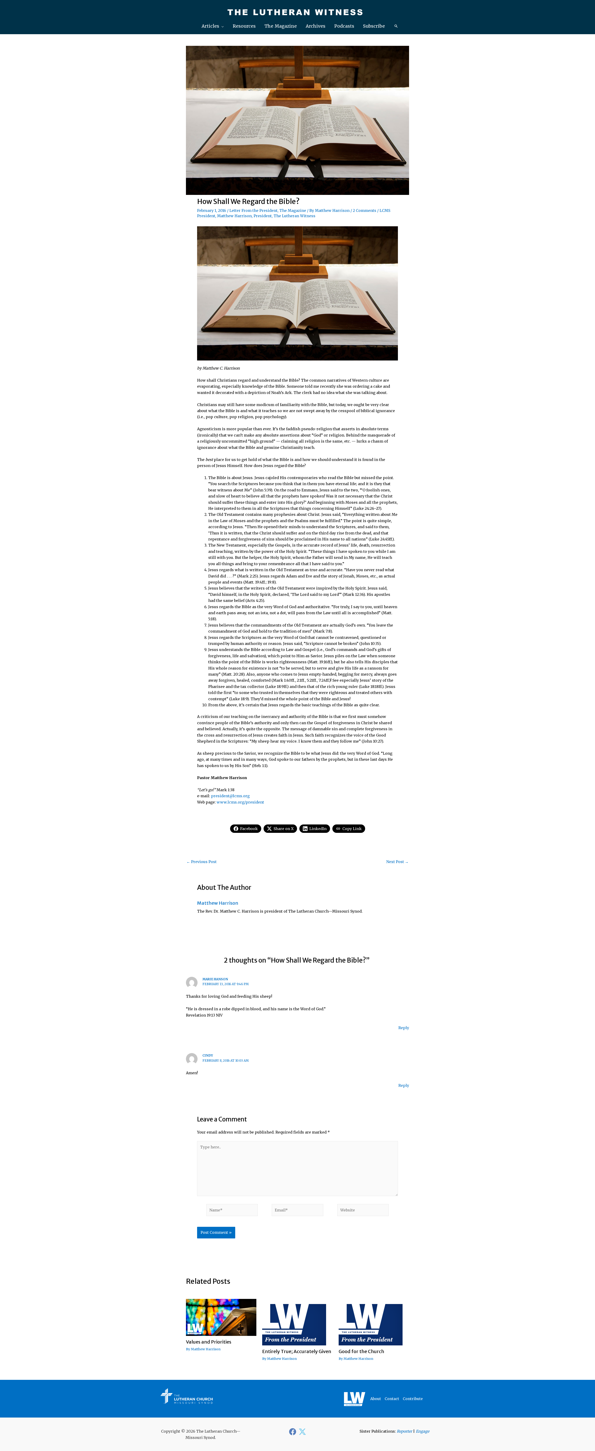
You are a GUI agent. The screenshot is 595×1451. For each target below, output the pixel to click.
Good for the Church (361, 1351)
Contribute (413, 1398)
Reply (403, 1027)
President (263, 215)
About (375, 1398)
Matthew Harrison (332, 210)
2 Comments (364, 210)
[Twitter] (302, 1431)
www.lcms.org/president (240, 802)
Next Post (397, 862)
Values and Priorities (208, 1342)
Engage (422, 1431)
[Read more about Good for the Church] (371, 1321)
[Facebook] (292, 1431)
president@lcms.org (230, 796)
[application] (221, 26)
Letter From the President (253, 210)
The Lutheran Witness (294, 215)
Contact (392, 1398)
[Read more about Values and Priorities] (221, 1317)
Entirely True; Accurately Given (296, 1351)
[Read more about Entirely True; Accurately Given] (294, 1321)
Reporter (404, 1431)
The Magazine (292, 210)
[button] (212, 26)
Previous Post (201, 862)
